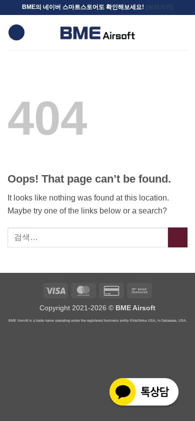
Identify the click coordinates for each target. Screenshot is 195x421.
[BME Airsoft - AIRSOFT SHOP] (97, 32)
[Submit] (178, 237)
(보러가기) (160, 6)
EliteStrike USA (143, 320)
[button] (16, 32)
